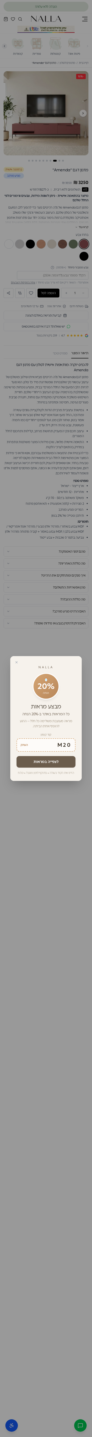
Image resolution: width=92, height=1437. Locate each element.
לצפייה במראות (46, 761)
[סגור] (16, 662)
